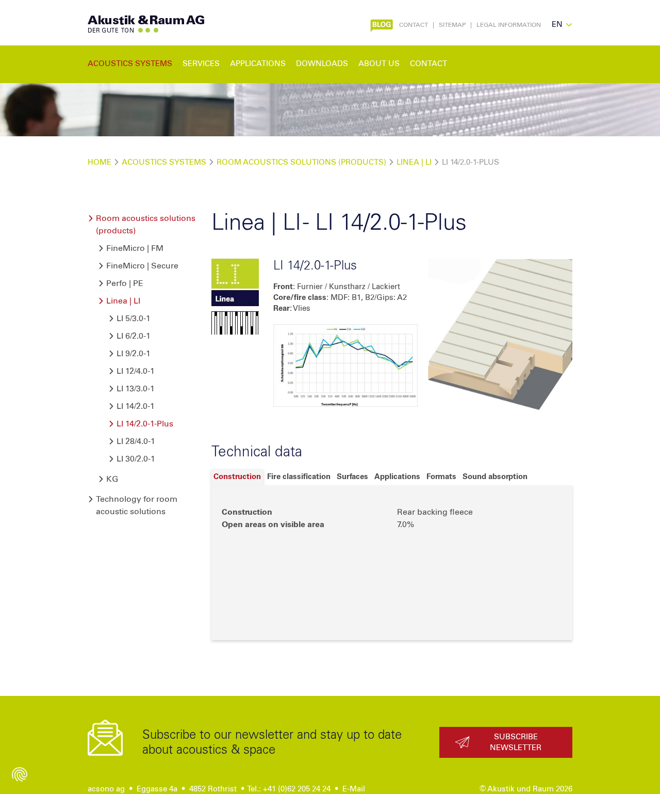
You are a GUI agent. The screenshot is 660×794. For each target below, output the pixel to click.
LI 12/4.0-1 (136, 371)
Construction (237, 477)
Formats (441, 477)
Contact (413, 25)
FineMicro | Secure (142, 266)
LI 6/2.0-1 (134, 336)
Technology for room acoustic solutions (136, 505)
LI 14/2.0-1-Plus (145, 424)
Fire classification (299, 477)
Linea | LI (415, 162)
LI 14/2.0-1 (136, 406)
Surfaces (352, 477)
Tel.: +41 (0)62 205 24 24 (289, 789)
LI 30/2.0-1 (136, 459)
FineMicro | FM (134, 248)
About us (379, 64)
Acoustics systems (164, 162)
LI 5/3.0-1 (134, 318)
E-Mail (353, 789)
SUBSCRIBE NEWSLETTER (515, 742)
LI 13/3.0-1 (136, 389)
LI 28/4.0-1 (136, 441)
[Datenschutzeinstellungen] (19, 774)
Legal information (508, 25)
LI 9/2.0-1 (134, 354)
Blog (380, 24)
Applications (397, 477)
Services (201, 64)
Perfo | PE (124, 283)
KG (112, 479)
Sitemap (452, 25)
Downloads (322, 64)
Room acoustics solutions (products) (301, 162)
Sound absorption (495, 477)
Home (99, 162)
